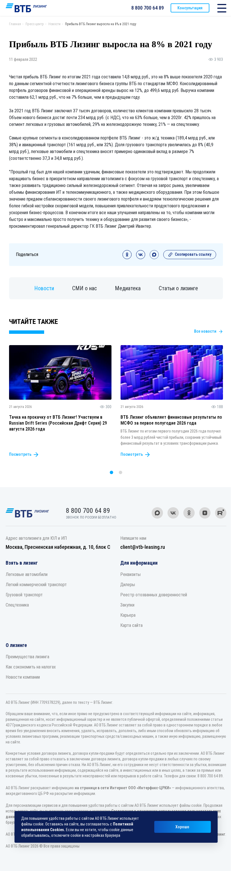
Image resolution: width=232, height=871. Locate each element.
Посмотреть (20, 454)
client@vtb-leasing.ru (142, 547)
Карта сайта (131, 625)
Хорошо (182, 827)
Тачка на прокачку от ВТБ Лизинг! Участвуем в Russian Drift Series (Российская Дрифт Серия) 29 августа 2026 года (58, 423)
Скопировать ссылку (193, 254)
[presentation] (100, 472)
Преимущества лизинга (27, 656)
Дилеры (127, 584)
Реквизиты (130, 574)
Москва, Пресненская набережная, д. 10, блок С (58, 547)
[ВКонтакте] (140, 257)
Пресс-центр (34, 24)
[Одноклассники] (127, 257)
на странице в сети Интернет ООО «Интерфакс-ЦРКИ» (123, 788)
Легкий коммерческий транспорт (36, 584)
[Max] (154, 257)
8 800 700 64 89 (147, 8)
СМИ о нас (84, 288)
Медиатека (128, 288)
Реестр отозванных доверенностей (153, 594)
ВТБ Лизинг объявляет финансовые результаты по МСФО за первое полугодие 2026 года (171, 420)
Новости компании (23, 677)
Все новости (205, 331)
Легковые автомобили (27, 574)
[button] (111, 472)
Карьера (128, 615)
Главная (15, 24)
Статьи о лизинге (178, 288)
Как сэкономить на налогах (31, 667)
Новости (54, 24)
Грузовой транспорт (24, 594)
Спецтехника (17, 605)
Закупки (127, 605)
